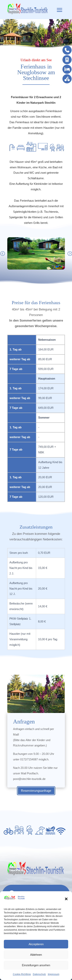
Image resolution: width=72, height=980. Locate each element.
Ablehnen (36, 954)
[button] (66, 899)
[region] (36, 34)
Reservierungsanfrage (36, 790)
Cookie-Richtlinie (22, 974)
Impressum (53, 974)
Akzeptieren (36, 944)
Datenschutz (39, 974)
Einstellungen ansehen (36, 965)
